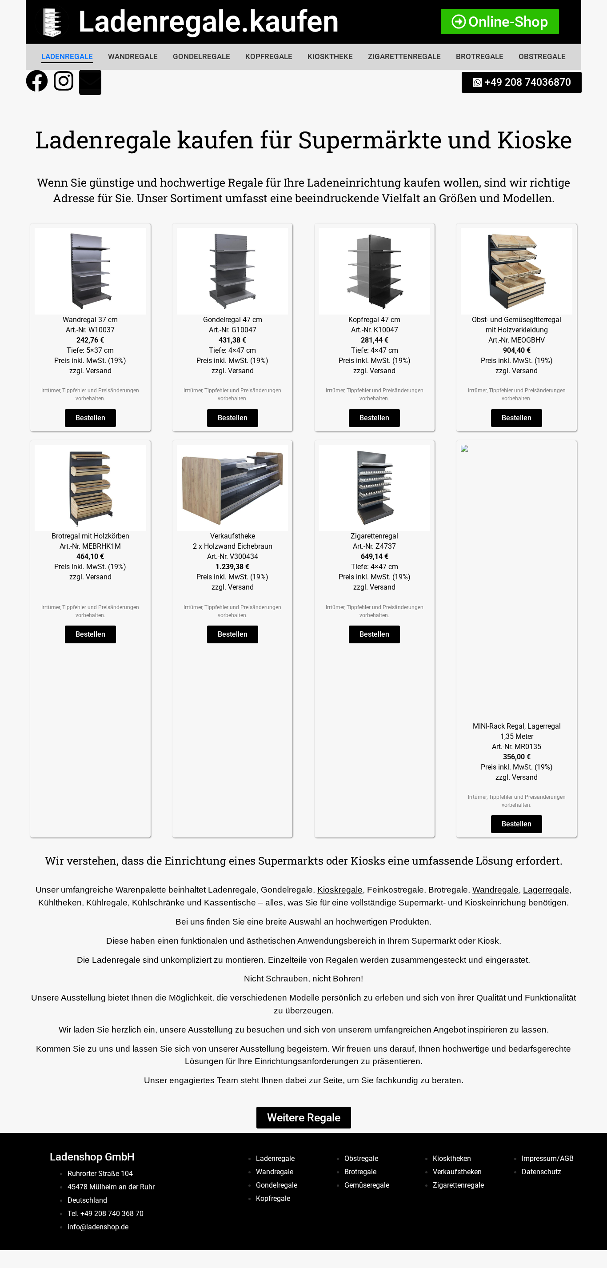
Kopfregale (268, 56)
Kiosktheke (330, 56)
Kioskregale (340, 889)
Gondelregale (201, 56)
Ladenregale (67, 56)
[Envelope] (90, 82)
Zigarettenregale (404, 56)
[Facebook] (37, 82)
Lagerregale (546, 889)
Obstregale (542, 56)
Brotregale (479, 56)
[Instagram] (63, 82)
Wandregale (133, 56)
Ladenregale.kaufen (208, 21)
